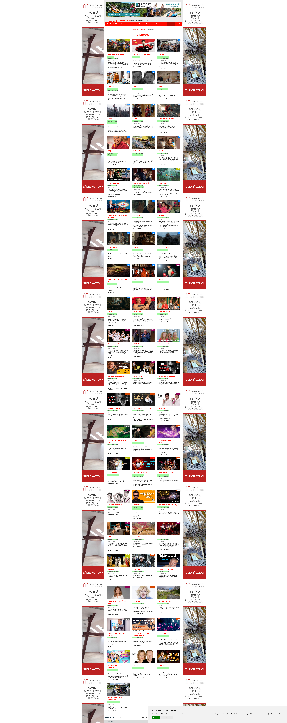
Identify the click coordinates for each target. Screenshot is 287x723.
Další (169, 24)
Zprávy (121, 24)
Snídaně (147, 24)
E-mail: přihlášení (110, 721)
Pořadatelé (143, 29)
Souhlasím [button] (155, 717)
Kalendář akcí (155, 24)
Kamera (163, 24)
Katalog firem (129, 24)
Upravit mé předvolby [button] (166, 717)
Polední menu (139, 24)
